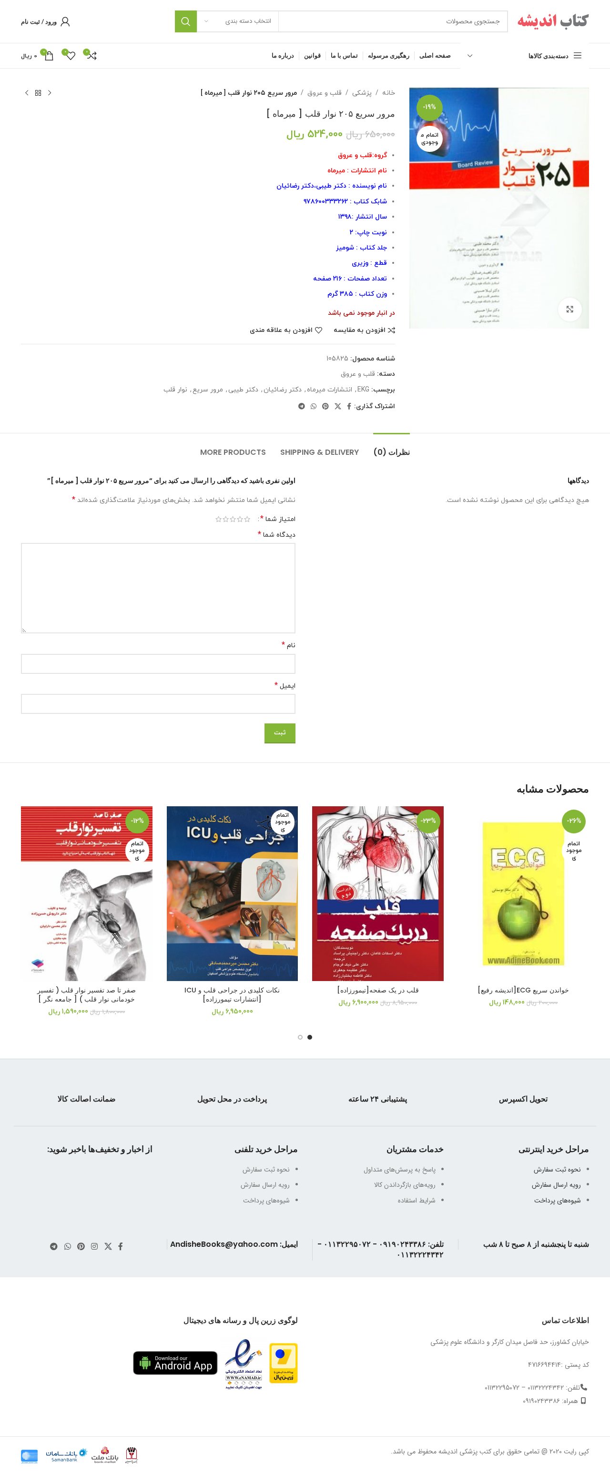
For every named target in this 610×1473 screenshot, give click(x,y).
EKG (363, 389)
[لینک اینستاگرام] (94, 1246)
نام (288, 646)
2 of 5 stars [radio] (240, 519)
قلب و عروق (324, 93)
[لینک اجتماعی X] (338, 407)
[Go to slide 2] (300, 1037)
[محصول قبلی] (49, 93)
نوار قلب (175, 389)
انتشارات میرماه (329, 389)
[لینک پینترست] (325, 407)
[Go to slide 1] (309, 1037)
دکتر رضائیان (283, 389)
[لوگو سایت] (553, 21)
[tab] (391, 447)
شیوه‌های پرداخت (557, 1200)
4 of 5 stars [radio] (225, 519)
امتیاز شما (277, 519)
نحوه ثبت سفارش (557, 1169)
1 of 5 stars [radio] (247, 519)
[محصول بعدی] (26, 93)
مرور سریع (208, 389)
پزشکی (362, 93)
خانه (388, 93)
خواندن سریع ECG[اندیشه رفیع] (523, 990)
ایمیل (284, 686)
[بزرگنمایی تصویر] (570, 309)
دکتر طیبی (243, 389)
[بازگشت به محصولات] (38, 93)
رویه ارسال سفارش (556, 1185)
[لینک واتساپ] (313, 407)
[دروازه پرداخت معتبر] (283, 1362)
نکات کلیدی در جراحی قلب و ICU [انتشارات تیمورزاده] (232, 994)
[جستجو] (186, 21)
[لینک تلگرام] (301, 407)
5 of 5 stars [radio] (218, 519)
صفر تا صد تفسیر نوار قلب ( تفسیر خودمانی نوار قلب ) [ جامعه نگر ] (86, 994)
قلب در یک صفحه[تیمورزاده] (378, 990)
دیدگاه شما (276, 535)
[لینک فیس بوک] (349, 407)
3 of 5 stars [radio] (232, 519)
